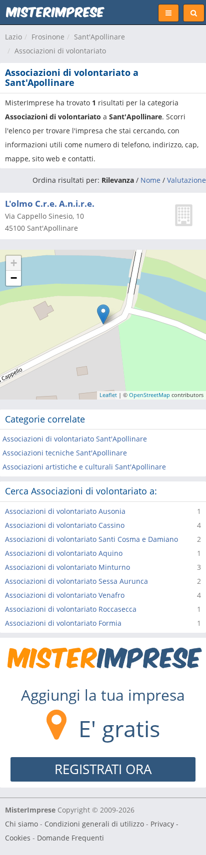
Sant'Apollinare (99, 36)
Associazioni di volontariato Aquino (63, 553)
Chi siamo (21, 824)
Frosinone (48, 36)
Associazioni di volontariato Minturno (67, 567)
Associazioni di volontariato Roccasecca (70, 609)
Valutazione (186, 180)
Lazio (13, 36)
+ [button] (13, 263)
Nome (150, 180)
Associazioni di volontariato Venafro (64, 595)
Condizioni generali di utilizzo (94, 824)
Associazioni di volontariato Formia (63, 623)
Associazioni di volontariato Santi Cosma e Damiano (91, 539)
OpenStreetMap (149, 395)
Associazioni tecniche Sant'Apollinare (64, 452)
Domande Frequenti (70, 838)
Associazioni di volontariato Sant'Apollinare (74, 438)
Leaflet (108, 395)
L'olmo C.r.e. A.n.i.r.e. (49, 203)
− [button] (13, 278)
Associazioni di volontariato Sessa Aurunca (76, 581)
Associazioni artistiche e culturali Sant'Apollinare (84, 466)
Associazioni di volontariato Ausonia (65, 511)
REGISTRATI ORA (103, 769)
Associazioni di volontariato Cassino (64, 525)
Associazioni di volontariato (60, 50)
